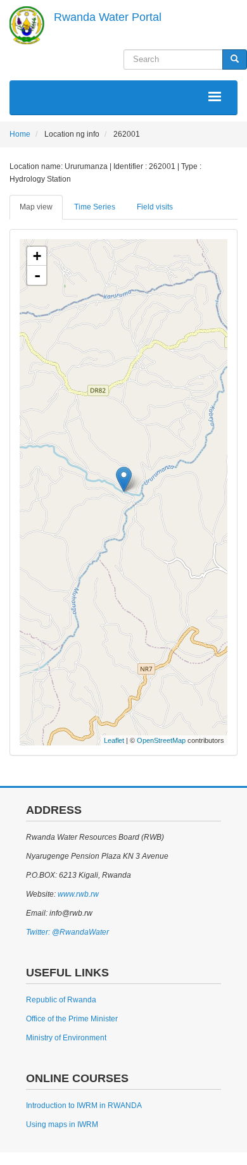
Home (20, 134)
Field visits (155, 206)
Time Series (94, 206)
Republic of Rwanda (61, 999)
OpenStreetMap (161, 740)
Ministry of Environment (66, 1037)
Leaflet (114, 740)
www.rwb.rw (77, 894)
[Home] (27, 25)
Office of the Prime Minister (72, 1018)
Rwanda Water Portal (108, 17)
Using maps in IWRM (62, 1124)
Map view (36, 206)
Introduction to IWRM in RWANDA (84, 1105)
